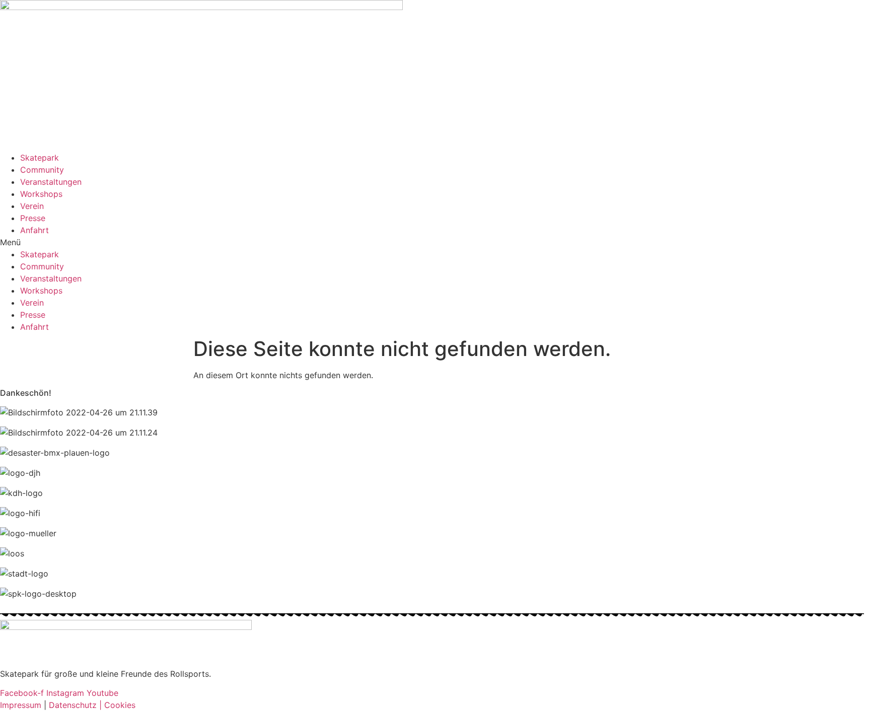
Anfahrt (34, 230)
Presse (32, 218)
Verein (32, 206)
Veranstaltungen (51, 182)
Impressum (22, 705)
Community (42, 170)
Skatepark (39, 158)
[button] (435, 242)
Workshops (41, 194)
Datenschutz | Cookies (90, 705)
